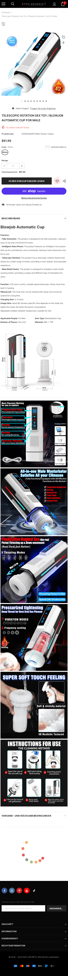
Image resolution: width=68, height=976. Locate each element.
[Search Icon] (12, 4)
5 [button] (34, 101)
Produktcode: (8, 134)
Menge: (5, 160)
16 (7, 204)
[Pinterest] (19, 890)
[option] (34, 63)
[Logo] (34, 4)
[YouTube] (27, 890)
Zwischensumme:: (10, 172)
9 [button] (46, 101)
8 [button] (43, 101)
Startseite (6, 12)
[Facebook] (4, 890)
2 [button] (25, 101)
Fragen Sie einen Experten (43, 108)
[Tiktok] (34, 890)
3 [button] (28, 101)
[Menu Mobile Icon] (3, 4)
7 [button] (40, 101)
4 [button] (31, 101)
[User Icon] (54, 4)
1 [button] (22, 101)
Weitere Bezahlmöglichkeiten (34, 198)
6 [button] (37, 101)
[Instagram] (12, 890)
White (5, 152)
